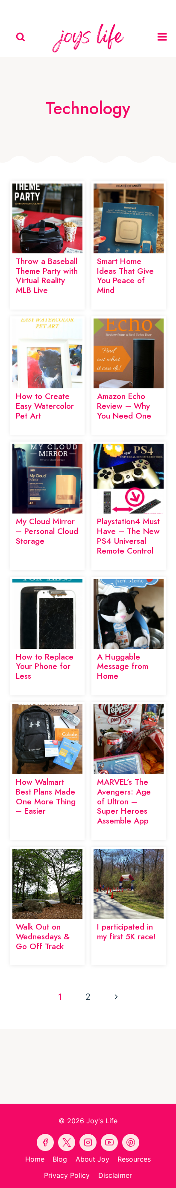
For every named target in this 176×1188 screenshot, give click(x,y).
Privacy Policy (67, 1175)
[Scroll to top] (168, 1174)
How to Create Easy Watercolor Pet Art (45, 406)
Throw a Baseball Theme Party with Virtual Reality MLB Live (47, 275)
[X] (107, 8)
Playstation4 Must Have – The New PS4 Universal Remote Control (128, 536)
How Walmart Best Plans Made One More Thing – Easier (46, 796)
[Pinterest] (68, 8)
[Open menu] (164, 37)
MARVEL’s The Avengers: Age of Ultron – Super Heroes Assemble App (124, 801)
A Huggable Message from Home (122, 666)
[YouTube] (88, 8)
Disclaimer (115, 1175)
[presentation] (47, 218)
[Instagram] (127, 8)
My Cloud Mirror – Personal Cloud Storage (47, 531)
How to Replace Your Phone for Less (44, 666)
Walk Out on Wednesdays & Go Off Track (43, 936)
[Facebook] (48, 8)
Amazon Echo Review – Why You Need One (124, 406)
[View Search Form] (20, 37)
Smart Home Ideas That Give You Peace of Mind (125, 275)
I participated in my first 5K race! (126, 931)
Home (34, 1159)
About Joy (92, 1159)
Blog (60, 1159)
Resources (134, 1159)
